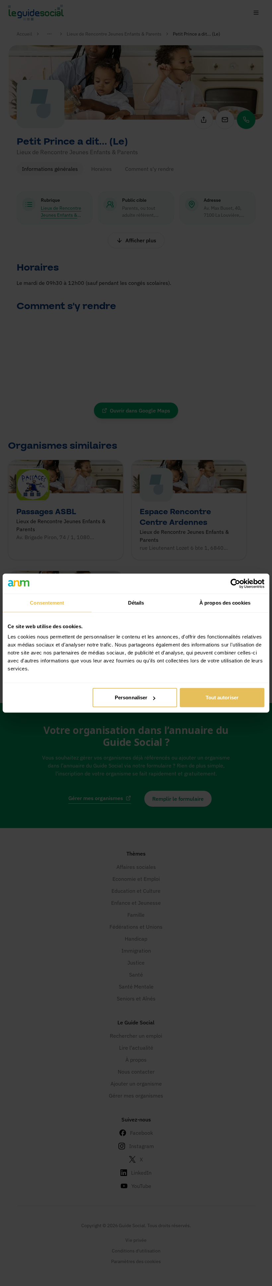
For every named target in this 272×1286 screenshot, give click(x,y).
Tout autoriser (222, 697)
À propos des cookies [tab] (224, 602)
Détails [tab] (136, 602)
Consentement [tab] (47, 602)
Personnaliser (131, 697)
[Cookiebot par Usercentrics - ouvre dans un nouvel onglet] (235, 583)
